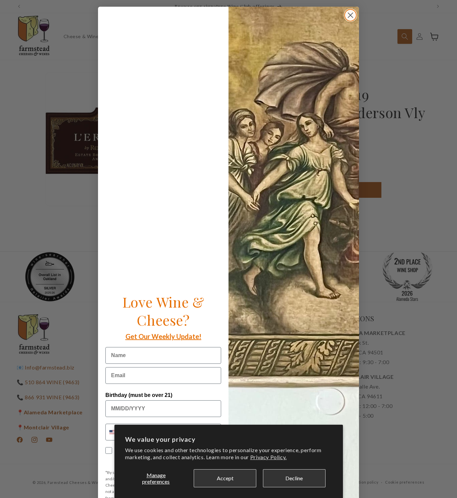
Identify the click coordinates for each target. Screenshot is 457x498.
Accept (225, 478)
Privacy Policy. (268, 457)
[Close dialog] (350, 15)
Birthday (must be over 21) (138, 395)
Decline (294, 478)
